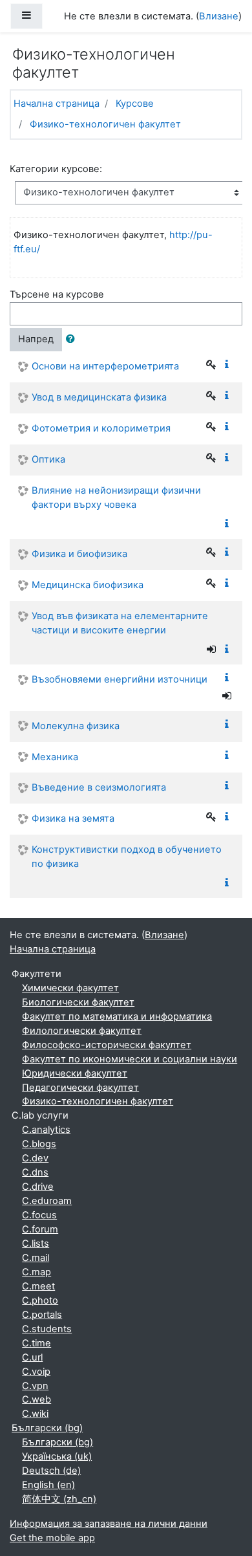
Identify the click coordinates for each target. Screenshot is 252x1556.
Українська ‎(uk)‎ (57, 1456)
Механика (55, 757)
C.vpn (35, 1386)
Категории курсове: (56, 169)
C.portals (42, 1314)
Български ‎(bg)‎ (47, 1428)
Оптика (48, 459)
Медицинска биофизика (87, 585)
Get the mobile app (52, 1538)
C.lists (35, 1243)
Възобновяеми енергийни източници (119, 679)
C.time (36, 1343)
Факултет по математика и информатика (117, 1016)
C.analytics (46, 1129)
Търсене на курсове (57, 294)
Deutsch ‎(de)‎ (51, 1470)
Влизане (218, 16)
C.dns (35, 1172)
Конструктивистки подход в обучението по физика (127, 857)
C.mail (35, 1258)
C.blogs (39, 1144)
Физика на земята (73, 818)
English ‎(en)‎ (48, 1485)
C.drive (38, 1186)
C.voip (36, 1371)
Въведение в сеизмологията (99, 787)
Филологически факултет (82, 1030)
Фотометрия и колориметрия (101, 428)
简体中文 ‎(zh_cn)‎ (59, 1499)
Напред (36, 339)
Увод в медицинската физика (99, 397)
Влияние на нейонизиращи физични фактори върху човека (116, 497)
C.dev (35, 1158)
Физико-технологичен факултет (105, 124)
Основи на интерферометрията (105, 366)
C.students (47, 1329)
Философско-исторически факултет (106, 1045)
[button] (73, 339)
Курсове (135, 103)
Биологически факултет (78, 1002)
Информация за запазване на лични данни (108, 1523)
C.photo (40, 1300)
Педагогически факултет (80, 1087)
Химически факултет (70, 988)
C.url (32, 1357)
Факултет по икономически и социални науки (129, 1059)
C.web (36, 1399)
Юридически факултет (74, 1073)
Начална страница (57, 103)
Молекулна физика (76, 726)
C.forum (40, 1229)
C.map (36, 1272)
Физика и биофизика (79, 554)
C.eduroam (47, 1201)
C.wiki (35, 1413)
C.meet (38, 1286)
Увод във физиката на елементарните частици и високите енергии (120, 623)
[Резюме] (229, 365)
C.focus (39, 1215)
